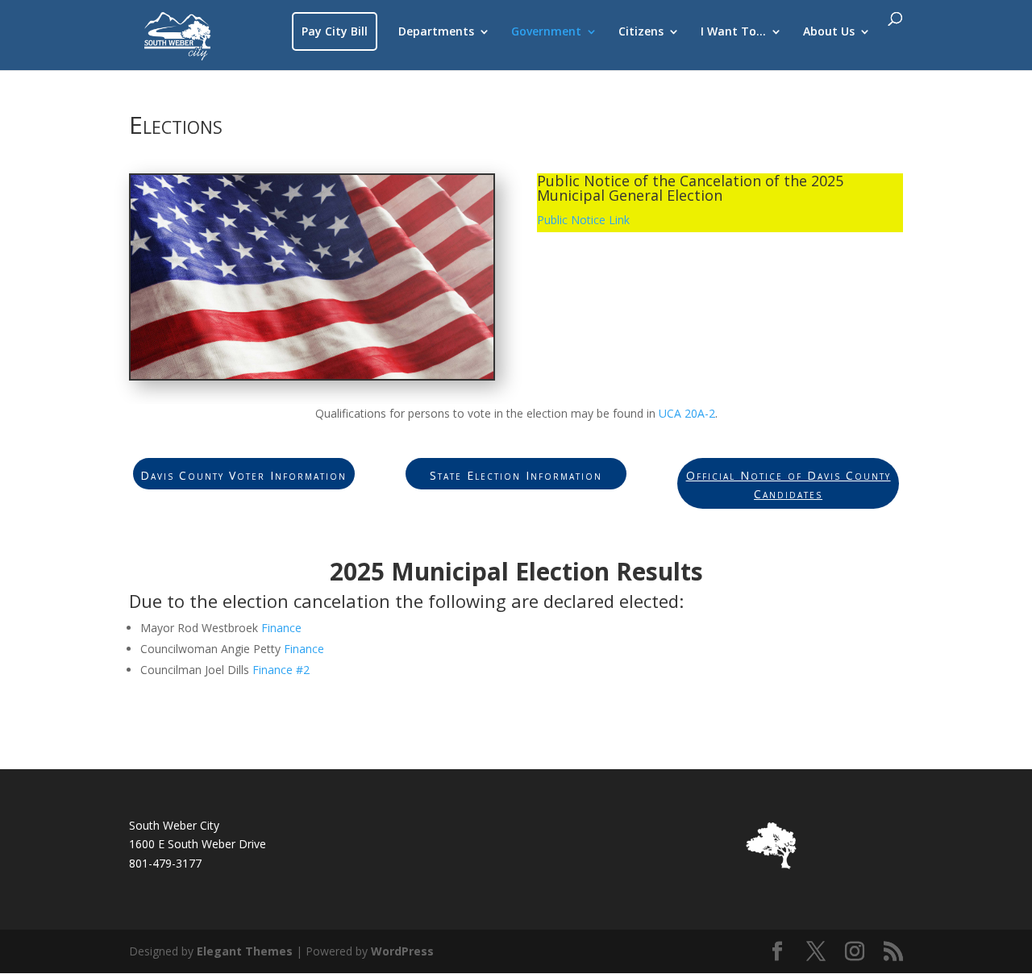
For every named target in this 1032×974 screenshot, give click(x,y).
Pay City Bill (335, 31)
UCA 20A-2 (687, 413)
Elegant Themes (245, 951)
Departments (436, 32)
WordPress (402, 951)
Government (546, 32)
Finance (281, 627)
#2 (301, 669)
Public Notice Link (583, 219)
